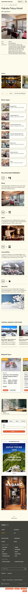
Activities (4, 547)
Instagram (9, 573)
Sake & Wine (18, 553)
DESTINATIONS (4, 538)
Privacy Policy (10, 579)
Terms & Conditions (18, 579)
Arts (16, 556)
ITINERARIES (17, 538)
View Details (12, 390)
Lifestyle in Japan (19, 561)
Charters (11, 421)
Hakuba (15, 381)
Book (5, 390)
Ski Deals (23, 421)
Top (7, 93)
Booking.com (9, 588)
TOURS (3, 529)
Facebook (3, 573)
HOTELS (3, 533)
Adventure (17, 549)
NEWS (15, 541)
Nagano (9, 380)
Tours (4, 421)
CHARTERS (16, 529)
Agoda (16, 588)
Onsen (16, 547)
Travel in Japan (6, 561)
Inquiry (24, 591)
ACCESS (3, 541)
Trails (16, 551)
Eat (3, 551)
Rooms (11, 93)
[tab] (4, 421)
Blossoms (4, 553)
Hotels (17, 421)
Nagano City (10, 381)
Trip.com (23, 588)
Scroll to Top (14, 518)
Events (4, 549)
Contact (4, 579)
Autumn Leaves (6, 556)
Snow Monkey (14, 380)
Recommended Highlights (20, 93)
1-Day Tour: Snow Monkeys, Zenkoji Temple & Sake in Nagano (11, 376)
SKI (15, 533)
